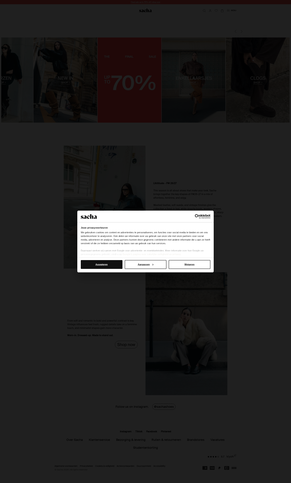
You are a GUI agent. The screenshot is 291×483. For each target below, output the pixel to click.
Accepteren (101, 264)
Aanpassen (144, 264)
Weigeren (189, 264)
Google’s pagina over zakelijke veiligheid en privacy (151, 254)
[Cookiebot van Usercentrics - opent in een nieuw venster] (197, 216)
